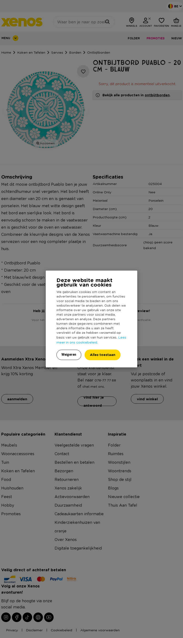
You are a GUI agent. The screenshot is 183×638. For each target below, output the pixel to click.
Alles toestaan (102, 354)
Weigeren (68, 354)
